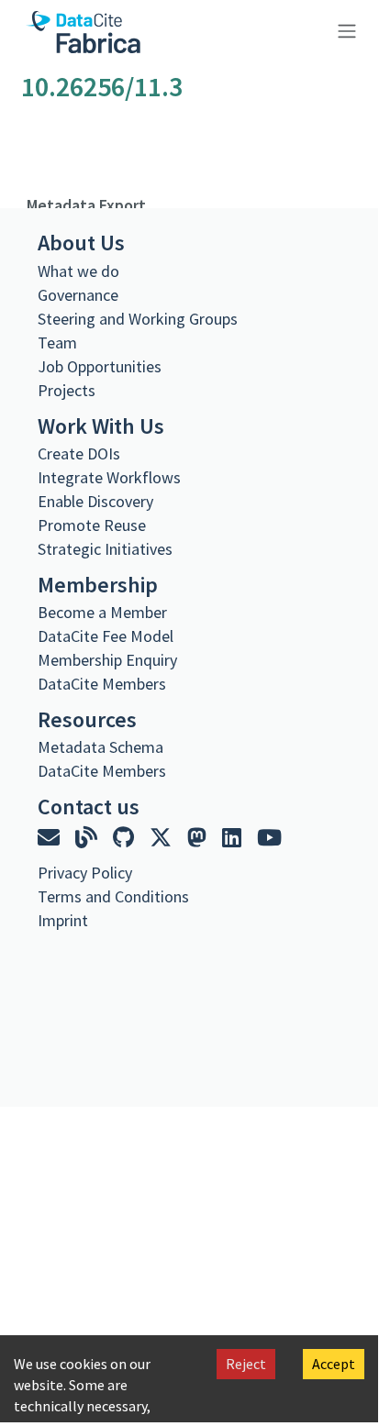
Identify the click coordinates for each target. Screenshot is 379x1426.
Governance (78, 294)
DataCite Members (102, 683)
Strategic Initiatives (105, 548)
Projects (66, 390)
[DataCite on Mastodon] (199, 838)
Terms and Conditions (113, 896)
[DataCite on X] (163, 838)
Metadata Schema (100, 746)
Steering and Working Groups (138, 318)
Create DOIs (79, 453)
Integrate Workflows (109, 477)
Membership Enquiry (107, 659)
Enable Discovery (95, 501)
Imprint (63, 920)
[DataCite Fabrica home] (82, 32)
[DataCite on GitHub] (126, 838)
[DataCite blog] (88, 838)
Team (57, 342)
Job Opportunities (100, 366)
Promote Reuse (92, 525)
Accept (333, 1363)
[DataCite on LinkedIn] (234, 838)
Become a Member (102, 612)
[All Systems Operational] (44, 954)
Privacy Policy (85, 872)
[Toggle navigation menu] (345, 29)
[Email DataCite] (51, 838)
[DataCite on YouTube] (269, 838)
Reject (246, 1363)
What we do (78, 271)
